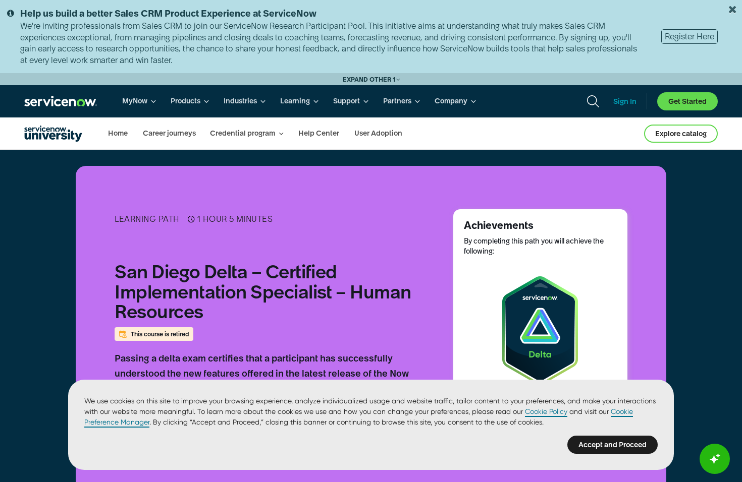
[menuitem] (139, 101)
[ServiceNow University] (53, 134)
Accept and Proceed (612, 444)
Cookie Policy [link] (546, 411)
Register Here (689, 36)
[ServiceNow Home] (60, 101)
